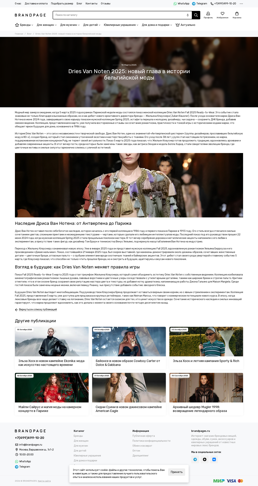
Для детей (90, 25)
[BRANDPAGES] (30, 15)
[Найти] (196, 15)
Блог (79, 3)
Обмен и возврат (142, 445)
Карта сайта (44, 481)
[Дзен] (205, 459)
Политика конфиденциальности (151, 440)
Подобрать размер (62, 3)
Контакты (91, 3)
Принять (177, 472)
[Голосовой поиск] (188, 15)
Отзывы (105, 3)
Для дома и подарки (155, 25)
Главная (19, 34)
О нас (18, 3)
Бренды (25, 25)
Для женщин (45, 25)
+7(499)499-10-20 (225, 3)
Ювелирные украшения (120, 25)
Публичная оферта (144, 435)
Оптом (136, 450)
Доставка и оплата (36, 3)
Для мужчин (68, 25)
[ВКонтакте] (214, 459)
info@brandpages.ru (30, 444)
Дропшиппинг (141, 455)
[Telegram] (195, 459)
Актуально (188, 25)
